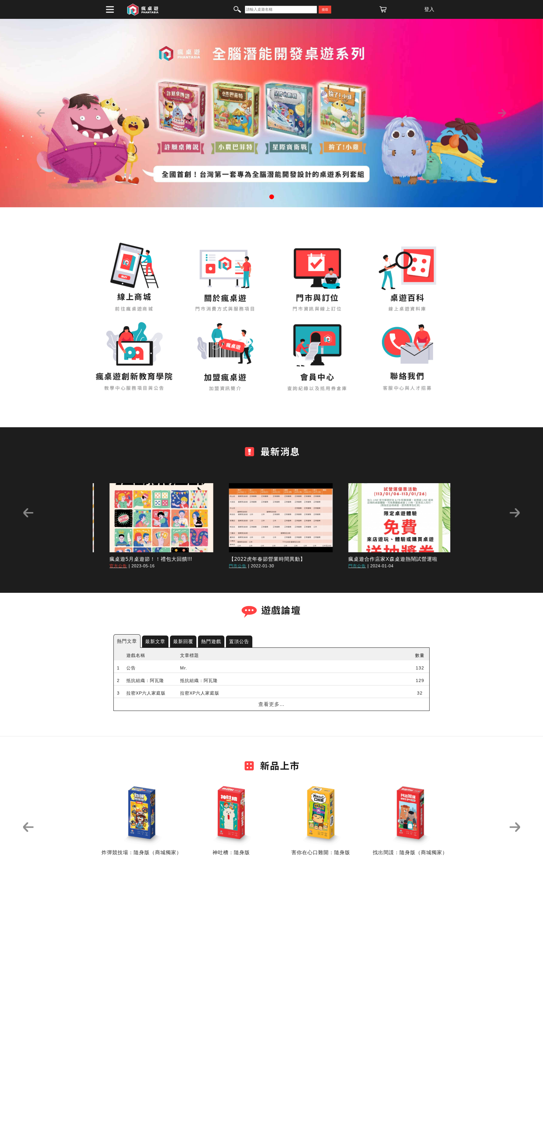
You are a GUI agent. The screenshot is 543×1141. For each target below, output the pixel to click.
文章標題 (189, 655)
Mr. (183, 667)
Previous (28, 513)
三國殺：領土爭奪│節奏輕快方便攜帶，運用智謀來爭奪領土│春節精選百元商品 (247, 718)
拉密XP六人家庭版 (146, 693)
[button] (40, 113)
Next (514, 513)
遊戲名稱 (135, 655)
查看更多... (271, 704)
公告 (131, 667)
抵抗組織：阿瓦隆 (145, 680)
